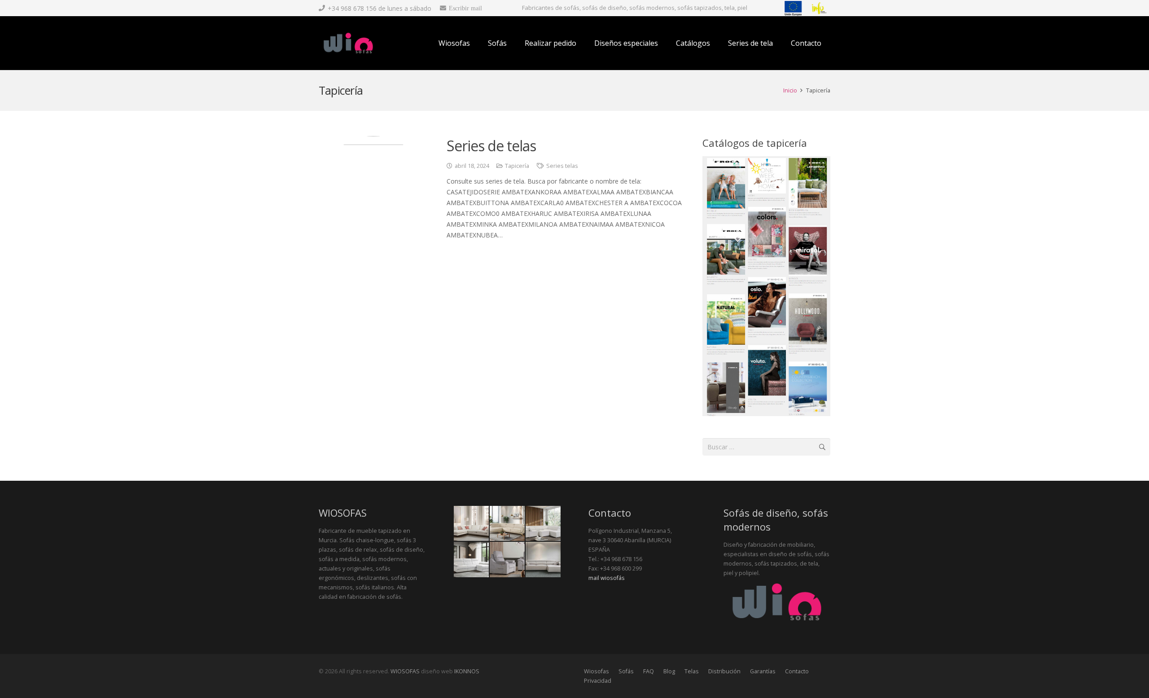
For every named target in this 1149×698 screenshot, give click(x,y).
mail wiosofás (606, 578)
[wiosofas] (348, 43)
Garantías (763, 671)
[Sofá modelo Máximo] (471, 523)
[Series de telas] (373, 191)
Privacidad (597, 681)
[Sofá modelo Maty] (543, 523)
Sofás (626, 671)
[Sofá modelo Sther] (543, 559)
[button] (664, 43)
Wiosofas (596, 671)
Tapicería (517, 166)
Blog (669, 671)
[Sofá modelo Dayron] (507, 523)
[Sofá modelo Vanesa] (471, 559)
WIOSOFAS (405, 671)
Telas (691, 671)
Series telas (562, 166)
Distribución (724, 671)
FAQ (648, 671)
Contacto (797, 671)
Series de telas (491, 145)
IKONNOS (466, 671)
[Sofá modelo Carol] (507, 559)
